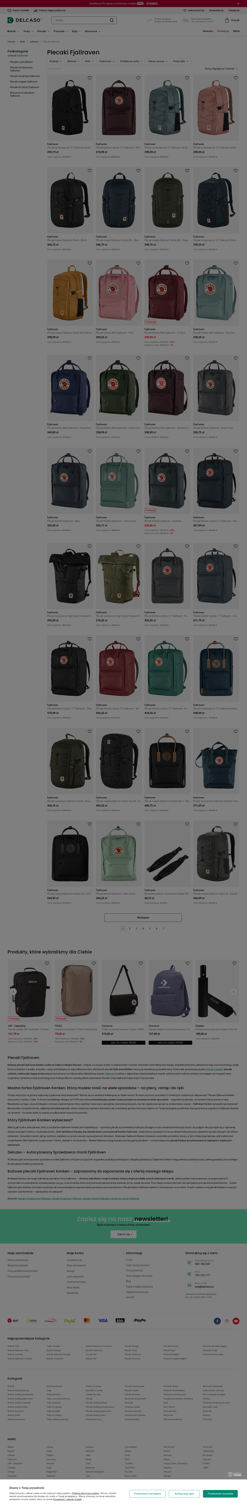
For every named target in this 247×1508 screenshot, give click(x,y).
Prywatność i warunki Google (67, 1499)
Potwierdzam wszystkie (220, 1493)
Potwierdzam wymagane (147, 1493)
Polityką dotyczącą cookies (85, 1493)
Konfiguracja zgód (184, 1493)
